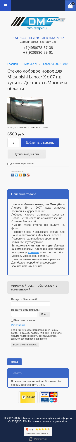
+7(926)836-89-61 (38, 52)
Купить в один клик (27, 154)
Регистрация (18, 325)
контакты (33, 252)
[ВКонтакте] (13, 174)
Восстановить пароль (25, 344)
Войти (44, 314)
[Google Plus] (28, 174)
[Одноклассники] (21, 174)
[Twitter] (17, 174)
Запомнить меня (24, 320)
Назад (14, 361)
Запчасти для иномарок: (38, 37)
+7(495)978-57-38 (38, 48)
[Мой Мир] (25, 174)
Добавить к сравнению (22, 163)
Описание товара (23, 194)
